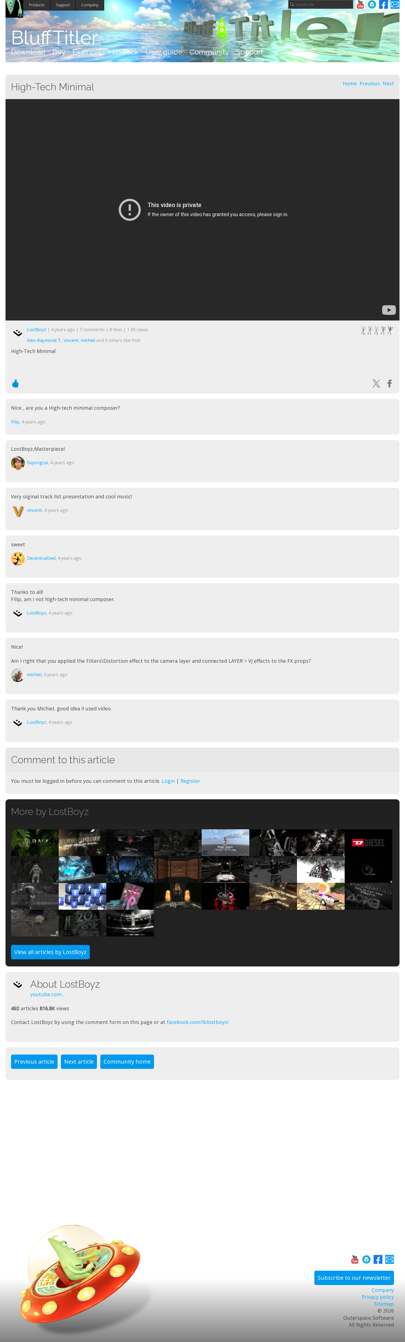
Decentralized (41, 558)
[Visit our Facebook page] (383, 4)
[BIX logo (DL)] (178, 879)
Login (168, 781)
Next (388, 83)
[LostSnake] (35, 852)
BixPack (125, 52)
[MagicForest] (130, 879)
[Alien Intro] (368, 879)
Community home (127, 1061)
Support (63, 4)
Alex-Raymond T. (44, 340)
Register (190, 781)
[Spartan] (225, 906)
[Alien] (82, 852)
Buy (58, 52)
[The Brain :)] (35, 933)
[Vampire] (178, 852)
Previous (370, 83)
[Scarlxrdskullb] (321, 852)
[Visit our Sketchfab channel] (372, 4)
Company (89, 4)
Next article (79, 1061)
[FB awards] (82, 906)
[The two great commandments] (273, 906)
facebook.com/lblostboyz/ (198, 1022)
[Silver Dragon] (321, 879)
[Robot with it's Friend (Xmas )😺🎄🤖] (35, 906)
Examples (88, 52)
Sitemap (384, 1303)
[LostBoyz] (20, 984)
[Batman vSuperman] (130, 852)
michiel (88, 340)
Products (37, 4)
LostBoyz (36, 330)
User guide (163, 52)
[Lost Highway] (225, 879)
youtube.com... (47, 994)
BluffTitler (54, 37)
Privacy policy (378, 1297)
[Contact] (273, 879)
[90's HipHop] (130, 906)
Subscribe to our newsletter (354, 1277)
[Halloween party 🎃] (178, 906)
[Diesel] (368, 852)
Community (209, 52)
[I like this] (15, 383)
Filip (15, 422)
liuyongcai (37, 463)
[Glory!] (130, 933)
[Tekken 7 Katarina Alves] (225, 852)
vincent (71, 340)
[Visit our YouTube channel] (360, 4)
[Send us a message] (395, 4)
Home (350, 83)
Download (28, 52)
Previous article (34, 1061)
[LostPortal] (35, 879)
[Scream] (273, 852)
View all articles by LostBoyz (50, 952)
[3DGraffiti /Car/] (82, 879)
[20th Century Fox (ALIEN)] (82, 933)
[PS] (368, 906)
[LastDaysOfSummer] (321, 906)
